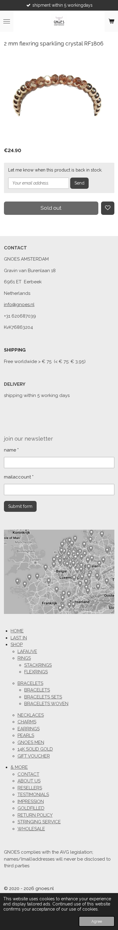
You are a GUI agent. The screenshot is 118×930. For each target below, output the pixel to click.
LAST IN (19, 638)
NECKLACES (31, 715)
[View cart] (111, 21)
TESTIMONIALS (33, 794)
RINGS (24, 658)
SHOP (17, 644)
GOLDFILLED (31, 808)
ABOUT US (29, 781)
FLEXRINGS (36, 672)
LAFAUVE (27, 651)
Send (79, 183)
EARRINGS (29, 729)
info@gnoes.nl (19, 304)
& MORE (19, 767)
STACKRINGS (38, 665)
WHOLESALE (31, 829)
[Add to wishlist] (107, 208)
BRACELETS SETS (43, 697)
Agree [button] (96, 921)
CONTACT (28, 774)
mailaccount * (19, 477)
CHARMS (27, 722)
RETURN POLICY (35, 815)
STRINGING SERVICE (39, 822)
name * (11, 450)
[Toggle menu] (6, 21)
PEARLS (26, 735)
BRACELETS (30, 683)
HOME (17, 631)
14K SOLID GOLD (35, 749)
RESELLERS (30, 788)
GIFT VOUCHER (34, 756)
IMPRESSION (31, 801)
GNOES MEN (31, 742)
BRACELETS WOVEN (46, 703)
